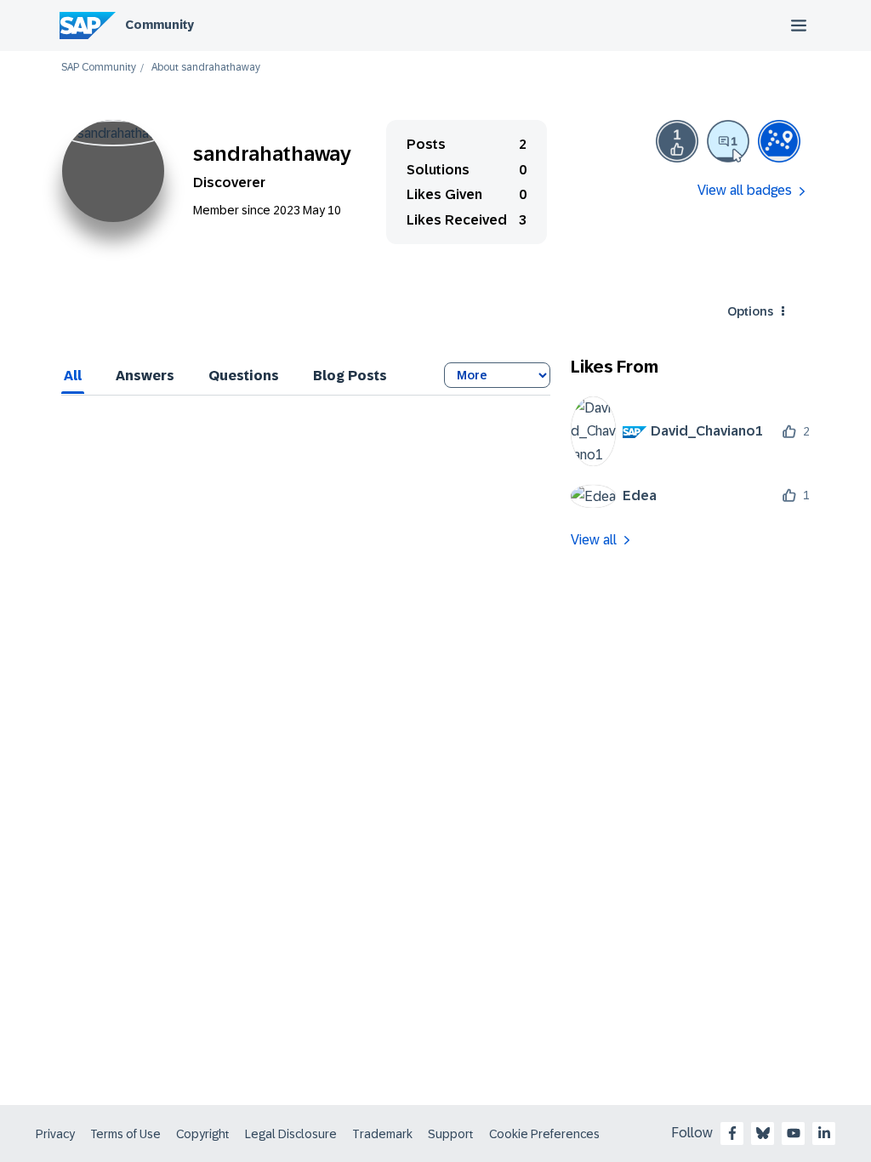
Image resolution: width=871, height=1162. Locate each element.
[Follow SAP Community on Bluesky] (763, 1133)
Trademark (382, 1134)
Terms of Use (125, 1134)
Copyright (203, 1134)
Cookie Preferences (544, 1134)
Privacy (55, 1134)
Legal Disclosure (291, 1134)
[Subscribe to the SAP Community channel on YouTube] (793, 1133)
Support (451, 1134)
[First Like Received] (677, 141)
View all (594, 540)
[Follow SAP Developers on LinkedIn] (824, 1133)
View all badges (744, 190)
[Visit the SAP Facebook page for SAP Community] (732, 1133)
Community (159, 24)
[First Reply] (728, 141)
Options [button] (750, 311)
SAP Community (98, 67)
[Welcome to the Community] (779, 141)
